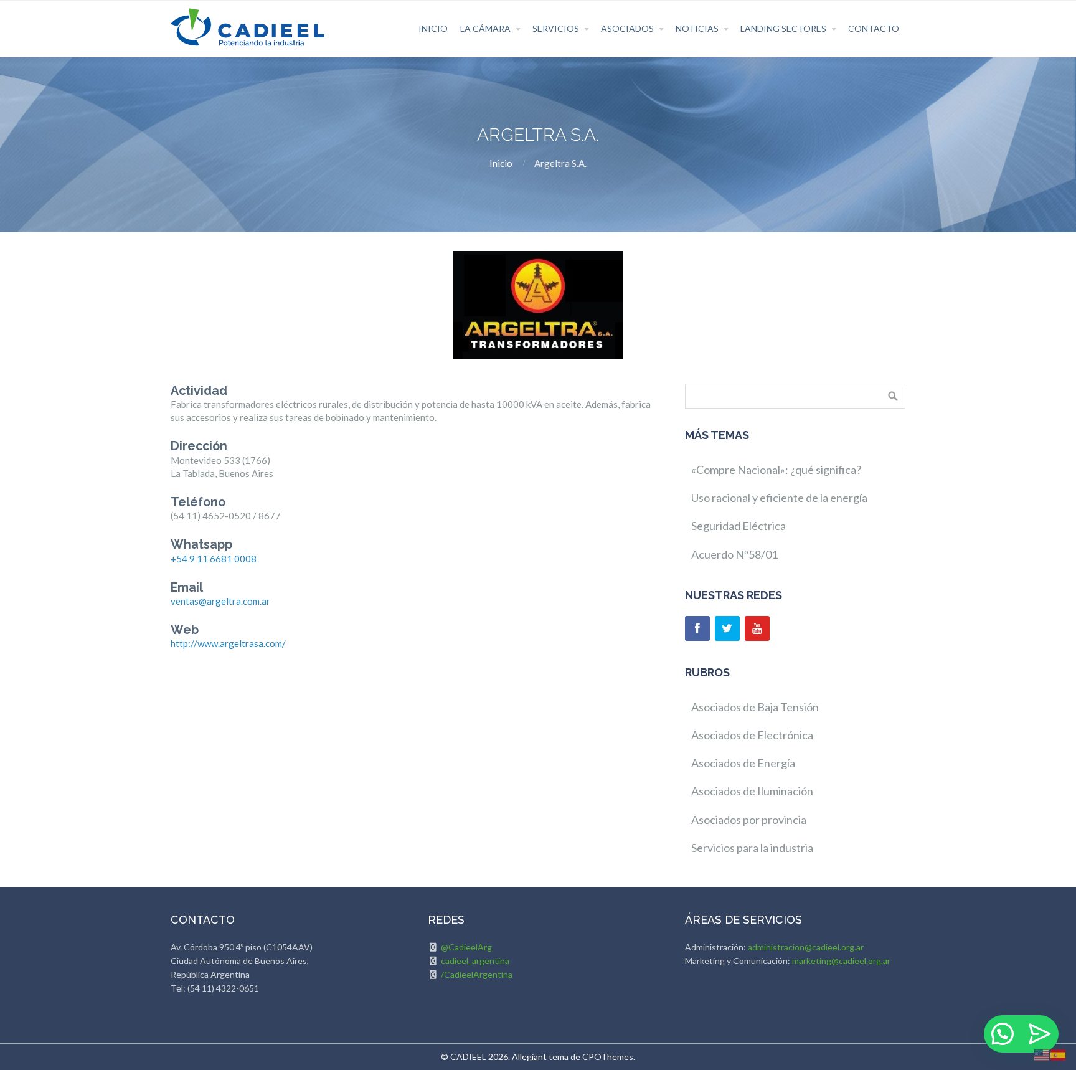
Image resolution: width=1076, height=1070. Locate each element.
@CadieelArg (466, 947)
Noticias (697, 28)
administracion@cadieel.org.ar (806, 947)
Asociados (627, 28)
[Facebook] (697, 628)
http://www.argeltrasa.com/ (228, 643)
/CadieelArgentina (476, 974)
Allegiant (529, 1056)
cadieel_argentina (475, 960)
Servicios (555, 28)
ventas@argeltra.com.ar (220, 601)
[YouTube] (757, 628)
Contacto (873, 28)
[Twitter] (727, 628)
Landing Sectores (783, 28)
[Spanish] (1058, 1053)
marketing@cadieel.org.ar (841, 960)
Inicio (433, 28)
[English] (1042, 1053)
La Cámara (485, 28)
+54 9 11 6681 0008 (214, 558)
